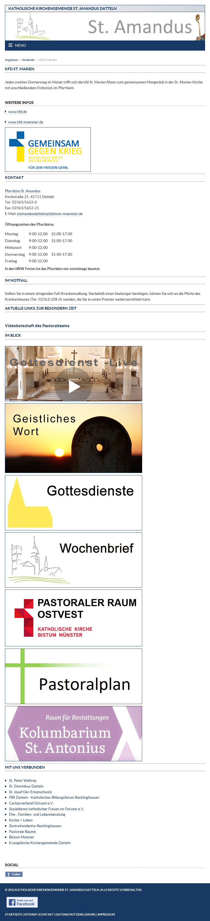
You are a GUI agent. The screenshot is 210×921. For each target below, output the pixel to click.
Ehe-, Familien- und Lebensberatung (37, 814)
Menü (20, 45)
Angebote (11, 60)
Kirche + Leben (21, 820)
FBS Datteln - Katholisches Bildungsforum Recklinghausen (54, 797)
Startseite (13, 914)
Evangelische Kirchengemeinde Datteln (40, 843)
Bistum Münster (21, 837)
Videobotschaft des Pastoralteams (37, 325)
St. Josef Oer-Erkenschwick (30, 792)
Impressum (106, 914)
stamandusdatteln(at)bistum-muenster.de (50, 213)
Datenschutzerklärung (76, 914)
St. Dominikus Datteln (26, 786)
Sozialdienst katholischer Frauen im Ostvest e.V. (46, 809)
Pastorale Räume (22, 831)
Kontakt (46, 914)
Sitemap (30, 914)
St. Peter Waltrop (22, 780)
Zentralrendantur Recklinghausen (35, 826)
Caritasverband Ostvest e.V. (31, 803)
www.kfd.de (17, 111)
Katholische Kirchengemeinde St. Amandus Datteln (62, 8)
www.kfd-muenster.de (25, 122)
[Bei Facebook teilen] (14, 875)
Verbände (28, 60)
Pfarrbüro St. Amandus (22, 191)
